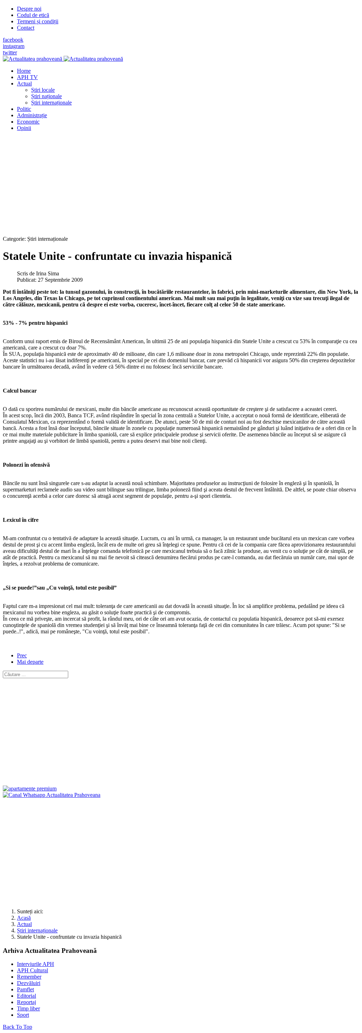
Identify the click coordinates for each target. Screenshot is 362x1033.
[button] (24, 83)
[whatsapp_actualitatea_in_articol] (51, 795)
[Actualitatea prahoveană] (63, 59)
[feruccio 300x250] (30, 789)
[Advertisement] (181, 186)
